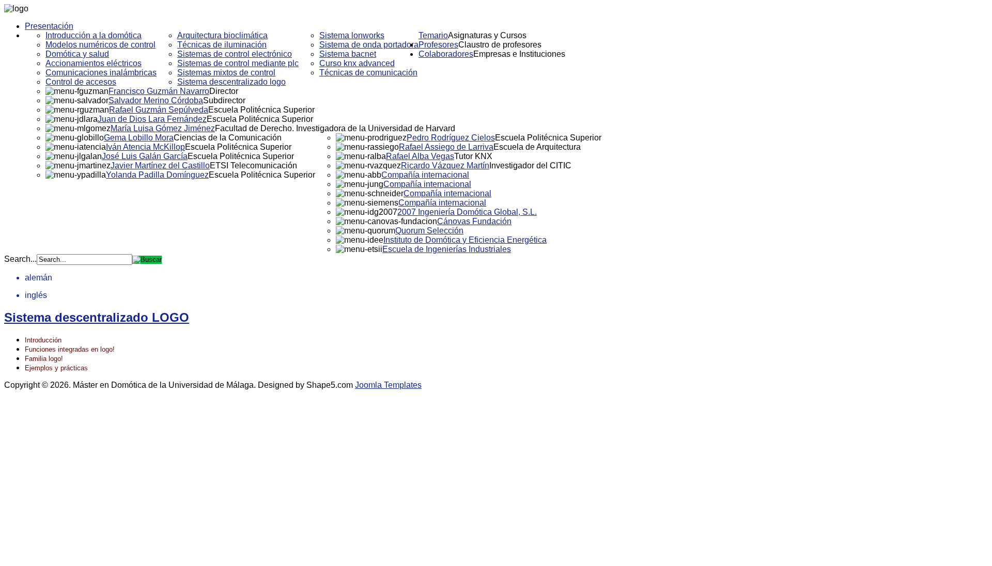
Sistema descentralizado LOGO (96, 317)
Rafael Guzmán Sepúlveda (158, 109)
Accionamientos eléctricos (93, 63)
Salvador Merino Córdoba (156, 100)
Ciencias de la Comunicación (228, 137)
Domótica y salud (77, 54)
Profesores (438, 44)
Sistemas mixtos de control (226, 72)
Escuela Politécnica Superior (261, 109)
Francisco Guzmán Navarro (159, 91)
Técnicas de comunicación (368, 72)
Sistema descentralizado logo (231, 81)
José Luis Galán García (145, 156)
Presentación (49, 26)
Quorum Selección (429, 230)
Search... (20, 259)
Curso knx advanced (357, 63)
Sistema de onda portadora (369, 44)
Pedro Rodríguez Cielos (451, 137)
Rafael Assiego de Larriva (446, 147)
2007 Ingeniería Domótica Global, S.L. (467, 212)
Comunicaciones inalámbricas (101, 72)
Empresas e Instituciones (519, 54)
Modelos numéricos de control (100, 44)
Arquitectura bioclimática (222, 35)
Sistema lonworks (351, 35)
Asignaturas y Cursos (487, 35)
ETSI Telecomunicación (253, 165)
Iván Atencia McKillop (145, 147)
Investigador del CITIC (530, 165)
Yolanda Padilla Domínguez (157, 174)
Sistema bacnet (347, 54)
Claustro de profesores (499, 44)
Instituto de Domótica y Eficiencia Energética (465, 239)
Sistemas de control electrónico (234, 54)
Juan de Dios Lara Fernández (152, 119)
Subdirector (224, 100)
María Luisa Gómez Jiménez (163, 128)
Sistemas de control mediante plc (238, 63)
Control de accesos (80, 81)
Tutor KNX (473, 156)
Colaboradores (446, 54)
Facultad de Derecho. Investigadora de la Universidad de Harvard (335, 128)
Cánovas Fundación (474, 221)
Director (223, 91)
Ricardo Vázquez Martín (445, 165)
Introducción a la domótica (93, 35)
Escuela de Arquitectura (537, 147)
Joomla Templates (388, 385)
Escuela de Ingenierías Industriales (446, 249)
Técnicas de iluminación (222, 44)
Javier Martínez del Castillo (160, 165)
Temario (433, 35)
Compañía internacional (425, 174)
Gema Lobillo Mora (139, 137)
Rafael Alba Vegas (420, 156)
